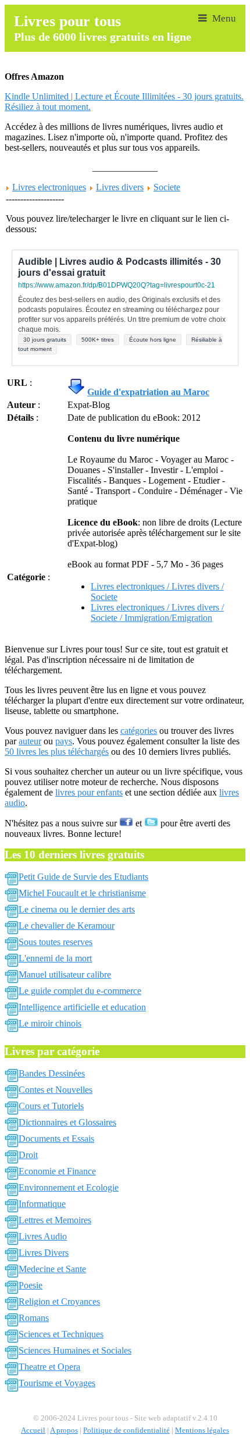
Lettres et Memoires (55, 1220)
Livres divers (120, 187)
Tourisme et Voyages (57, 1383)
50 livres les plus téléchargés (57, 752)
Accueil (33, 1430)
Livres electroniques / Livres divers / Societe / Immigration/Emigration (157, 612)
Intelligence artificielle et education (82, 1007)
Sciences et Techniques (61, 1334)
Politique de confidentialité (126, 1430)
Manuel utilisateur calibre (65, 974)
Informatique (42, 1204)
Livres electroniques (49, 187)
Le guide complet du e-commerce (80, 991)
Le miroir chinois (50, 1023)
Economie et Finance (57, 1171)
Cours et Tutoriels (51, 1106)
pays (63, 741)
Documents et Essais (56, 1139)
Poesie (30, 1285)
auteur (30, 741)
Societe (166, 187)
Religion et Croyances (59, 1301)
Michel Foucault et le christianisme (82, 893)
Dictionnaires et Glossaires (67, 1122)
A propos (64, 1430)
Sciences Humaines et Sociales (75, 1350)
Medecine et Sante (52, 1269)
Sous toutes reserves (55, 942)
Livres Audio (43, 1236)
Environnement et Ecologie (69, 1187)
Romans (34, 1318)
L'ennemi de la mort (55, 958)
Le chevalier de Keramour (67, 926)
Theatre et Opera (49, 1367)
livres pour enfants (89, 792)
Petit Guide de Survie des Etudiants (83, 877)
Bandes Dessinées (52, 1073)
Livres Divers (44, 1253)
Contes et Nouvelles (55, 1090)
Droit (28, 1155)
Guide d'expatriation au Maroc (148, 392)
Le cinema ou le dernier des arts (77, 909)
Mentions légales (202, 1430)
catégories (138, 731)
